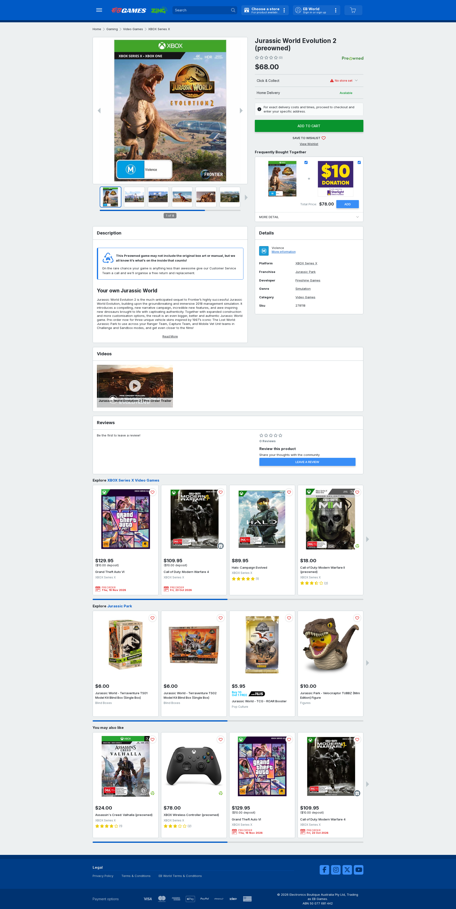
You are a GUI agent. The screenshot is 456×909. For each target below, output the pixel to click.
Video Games (133, 29)
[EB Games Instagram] (336, 870)
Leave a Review (307, 462)
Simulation (303, 289)
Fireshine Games (307, 280)
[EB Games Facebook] (324, 870)
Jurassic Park (305, 272)
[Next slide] (241, 110)
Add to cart (309, 126)
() (281, 57)
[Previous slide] (99, 110)
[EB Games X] (347, 870)
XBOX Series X (159, 29)
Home (97, 29)
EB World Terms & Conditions (180, 876)
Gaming (112, 29)
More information (284, 251)
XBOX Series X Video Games (133, 480)
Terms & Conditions (136, 876)
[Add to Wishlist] (152, 492)
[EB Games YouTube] (358, 870)
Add (347, 204)
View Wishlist (309, 144)
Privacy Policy (103, 876)
